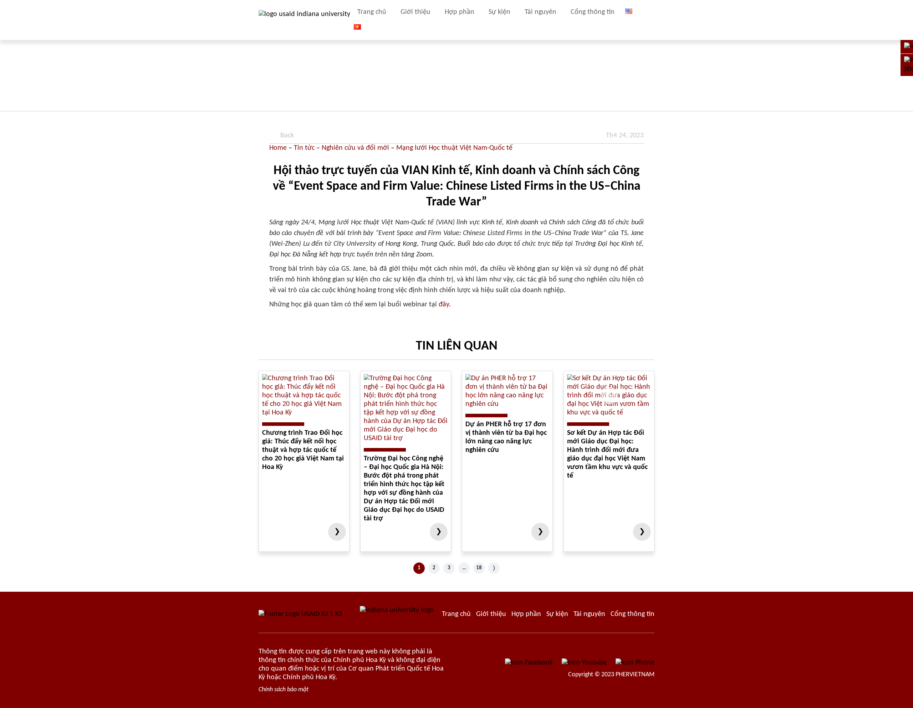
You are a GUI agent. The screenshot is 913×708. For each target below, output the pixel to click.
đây (444, 304)
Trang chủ (371, 12)
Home (278, 148)
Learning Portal (632, 614)
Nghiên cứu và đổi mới (355, 148)
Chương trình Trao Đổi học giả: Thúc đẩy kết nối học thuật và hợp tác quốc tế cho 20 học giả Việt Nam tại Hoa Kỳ (303, 450)
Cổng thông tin (592, 12)
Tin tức (304, 148)
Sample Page (304, 20)
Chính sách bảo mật (283, 689)
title (651, 20)
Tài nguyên (540, 12)
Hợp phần (459, 12)
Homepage (456, 614)
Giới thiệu (415, 12)
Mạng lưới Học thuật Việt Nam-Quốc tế (454, 148)
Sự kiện (499, 12)
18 (479, 568)
